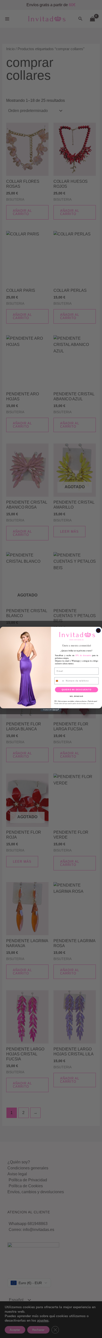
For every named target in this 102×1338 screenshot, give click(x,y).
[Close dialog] (98, 630)
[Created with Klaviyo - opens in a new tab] (51, 709)
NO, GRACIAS (76, 696)
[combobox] (59, 680)
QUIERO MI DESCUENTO (77, 689)
